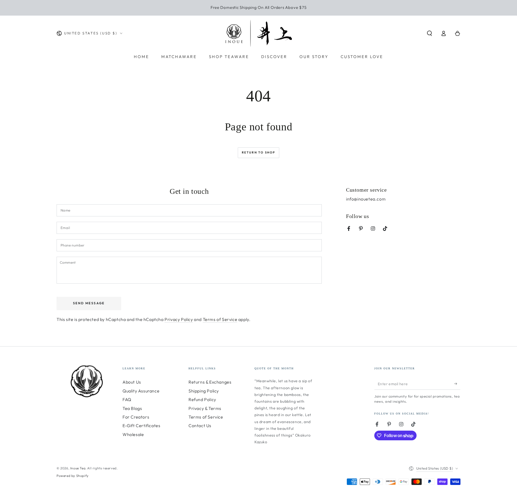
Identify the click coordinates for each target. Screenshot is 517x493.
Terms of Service (220, 319)
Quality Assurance (141, 391)
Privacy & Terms (204, 408)
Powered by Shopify (73, 476)
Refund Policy (202, 399)
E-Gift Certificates (141, 425)
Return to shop (258, 152)
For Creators (136, 417)
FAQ (127, 399)
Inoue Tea (77, 468)
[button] (429, 33)
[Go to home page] (258, 33)
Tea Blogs (132, 408)
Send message (89, 303)
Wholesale (133, 434)
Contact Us (199, 425)
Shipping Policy (203, 391)
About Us (132, 382)
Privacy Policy (179, 319)
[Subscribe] (457, 384)
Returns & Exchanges (209, 382)
